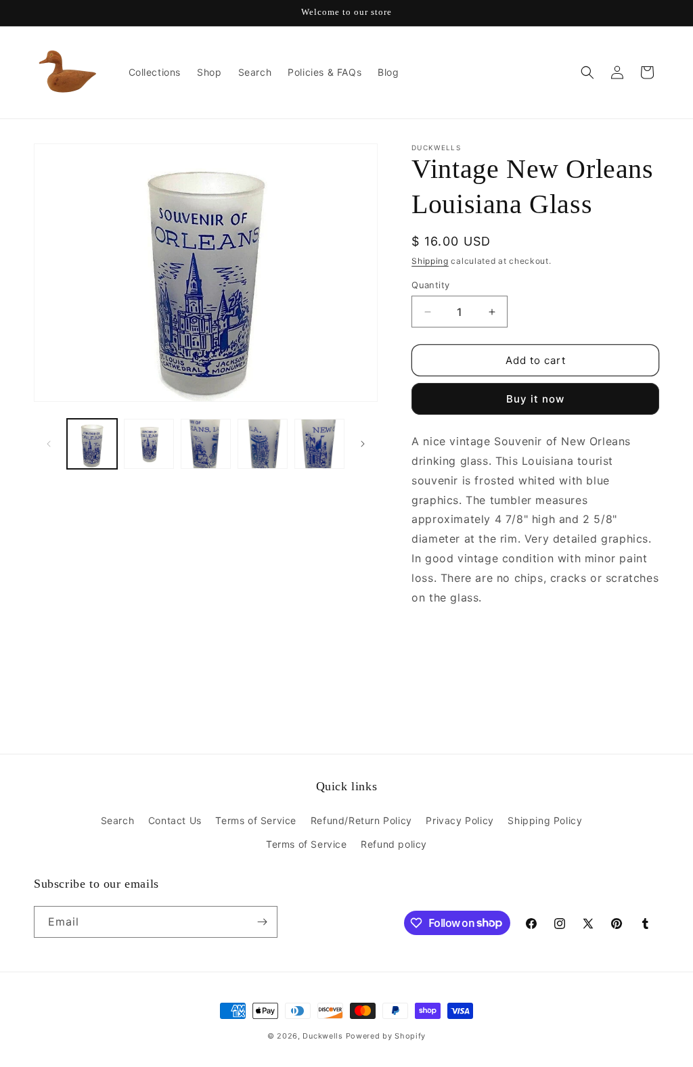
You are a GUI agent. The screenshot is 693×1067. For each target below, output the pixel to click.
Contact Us (175, 820)
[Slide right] (363, 444)
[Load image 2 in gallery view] (149, 444)
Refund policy (394, 844)
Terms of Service (255, 820)
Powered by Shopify (386, 1036)
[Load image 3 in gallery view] (206, 444)
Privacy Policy (459, 820)
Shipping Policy (545, 820)
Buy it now (535, 398)
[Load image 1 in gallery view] (92, 444)
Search (118, 820)
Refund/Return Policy (361, 820)
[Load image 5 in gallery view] (319, 444)
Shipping (430, 261)
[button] (587, 72)
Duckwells (322, 1036)
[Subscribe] (262, 922)
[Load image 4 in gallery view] (263, 444)
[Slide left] (49, 444)
